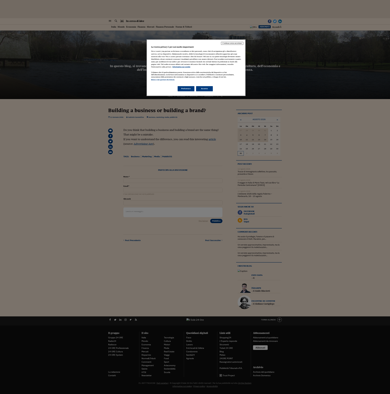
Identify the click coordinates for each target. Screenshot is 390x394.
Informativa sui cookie (181, 67)
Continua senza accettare (232, 43)
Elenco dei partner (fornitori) (162, 80)
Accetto (204, 88)
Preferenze (186, 88)
